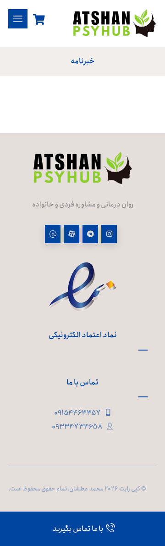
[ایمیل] (52, 234)
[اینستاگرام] (109, 234)
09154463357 (77, 412)
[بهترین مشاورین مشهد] (114, 23)
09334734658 (77, 426)
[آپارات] (71, 234)
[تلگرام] (90, 234)
